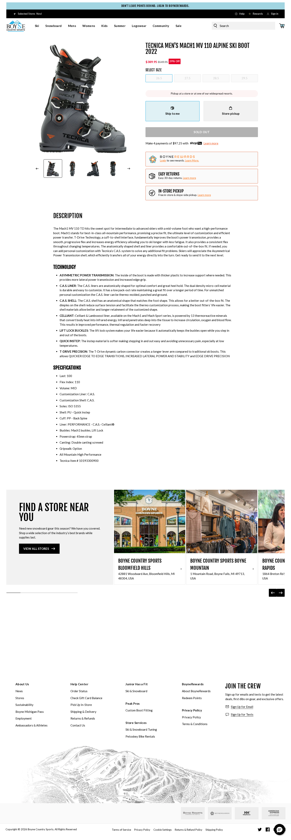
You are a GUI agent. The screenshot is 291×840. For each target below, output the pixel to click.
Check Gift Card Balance (86, 698)
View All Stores (36, 548)
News (19, 691)
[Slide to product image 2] (73, 168)
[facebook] (268, 829)
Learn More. (192, 160)
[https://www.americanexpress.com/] (273, 813)
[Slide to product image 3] (93, 168)
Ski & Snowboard (136, 691)
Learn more (211, 143)
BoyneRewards (193, 684)
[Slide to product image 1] (53, 168)
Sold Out (202, 132)
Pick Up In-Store (81, 704)
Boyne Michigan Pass (29, 711)
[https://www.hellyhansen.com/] (246, 813)
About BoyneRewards (196, 691)
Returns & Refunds (82, 718)
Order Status (78, 691)
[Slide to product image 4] (113, 168)
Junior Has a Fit (137, 684)
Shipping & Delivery (83, 711)
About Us (22, 684)
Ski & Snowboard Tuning (141, 729)
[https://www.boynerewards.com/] (219, 813)
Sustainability (24, 704)
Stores (19, 698)
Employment (23, 718)
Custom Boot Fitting (139, 710)
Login (163, 160)
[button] (279, 829)
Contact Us (77, 725)
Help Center (79, 684)
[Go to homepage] (15, 26)
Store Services (136, 722)
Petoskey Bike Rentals (140, 736)
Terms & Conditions (194, 724)
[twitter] (260, 829)
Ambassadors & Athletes (31, 725)
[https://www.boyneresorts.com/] (192, 813)
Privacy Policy (192, 710)
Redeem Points (192, 698)
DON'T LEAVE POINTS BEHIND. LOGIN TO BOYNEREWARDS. (146, 6)
